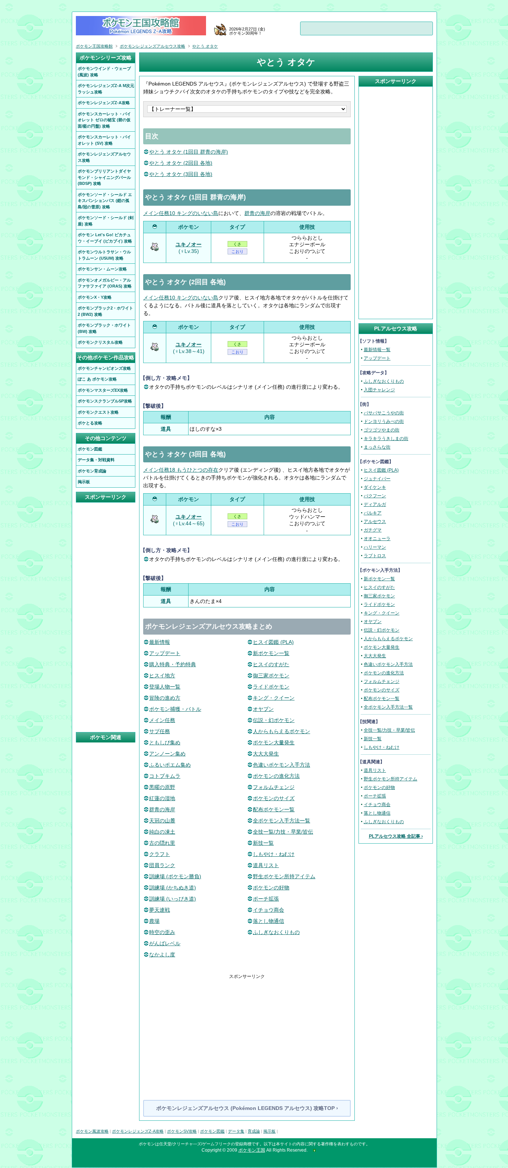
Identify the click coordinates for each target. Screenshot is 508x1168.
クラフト (159, 854)
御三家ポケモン (271, 675)
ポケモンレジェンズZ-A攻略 (138, 1131)
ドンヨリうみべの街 (384, 421)
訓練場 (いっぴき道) (172, 899)
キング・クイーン (274, 698)
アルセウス (375, 521)
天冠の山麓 (162, 821)
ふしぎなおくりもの (276, 932)
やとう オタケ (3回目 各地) (180, 174)
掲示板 (269, 1131)
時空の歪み (162, 932)
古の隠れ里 (162, 843)
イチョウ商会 (268, 910)
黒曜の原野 (162, 787)
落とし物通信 (268, 921)
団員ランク (162, 865)
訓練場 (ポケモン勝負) (175, 876)
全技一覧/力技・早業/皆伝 (283, 832)
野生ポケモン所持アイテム (284, 876)
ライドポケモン (271, 687)
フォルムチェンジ (274, 787)
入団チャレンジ (379, 389)
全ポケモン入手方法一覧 (281, 821)
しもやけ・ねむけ (274, 854)
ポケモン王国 (251, 1150)
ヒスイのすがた (271, 664)
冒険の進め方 (164, 698)
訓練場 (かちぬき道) (172, 888)
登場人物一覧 (164, 687)
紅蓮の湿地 (162, 798)
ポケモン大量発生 (274, 742)
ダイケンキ (375, 487)
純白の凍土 (162, 832)
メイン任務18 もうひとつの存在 (180, 470)
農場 (154, 921)
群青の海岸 (257, 213)
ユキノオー (189, 244)
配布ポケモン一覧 (274, 809)
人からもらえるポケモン (281, 731)
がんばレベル (164, 943)
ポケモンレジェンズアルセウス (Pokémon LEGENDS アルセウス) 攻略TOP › (247, 1108)
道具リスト (266, 865)
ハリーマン (375, 547)
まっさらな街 (377, 447)
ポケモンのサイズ (274, 798)
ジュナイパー (377, 478)
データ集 (236, 1131)
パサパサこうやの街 (384, 412)
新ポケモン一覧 (271, 653)
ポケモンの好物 (271, 888)
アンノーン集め (167, 754)
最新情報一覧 (377, 349)
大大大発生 (266, 754)
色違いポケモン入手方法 (281, 765)
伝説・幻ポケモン (274, 720)
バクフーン (375, 495)
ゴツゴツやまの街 (381, 430)
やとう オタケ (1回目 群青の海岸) (188, 152)
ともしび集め (164, 742)
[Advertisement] (247, 1032)
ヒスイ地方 (162, 675)
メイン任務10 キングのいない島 (180, 213)
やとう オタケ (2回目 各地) (180, 163)
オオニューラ (377, 538)
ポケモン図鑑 (212, 1131)
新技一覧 (263, 843)
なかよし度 (162, 954)
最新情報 (159, 642)
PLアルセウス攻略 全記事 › (396, 836)
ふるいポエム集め (170, 765)
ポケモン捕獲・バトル (175, 709)
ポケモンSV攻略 (182, 1131)
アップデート (164, 653)
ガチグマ (373, 530)
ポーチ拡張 (266, 899)
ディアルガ (375, 504)
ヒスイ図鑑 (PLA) (273, 642)
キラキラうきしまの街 (386, 438)
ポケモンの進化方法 (276, 776)
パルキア (373, 513)
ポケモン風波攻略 (92, 1131)
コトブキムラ (164, 776)
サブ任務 (159, 731)
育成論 (254, 1131)
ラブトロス (375, 555)
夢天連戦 (159, 910)
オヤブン (263, 709)
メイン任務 (162, 720)
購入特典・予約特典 (172, 664)
